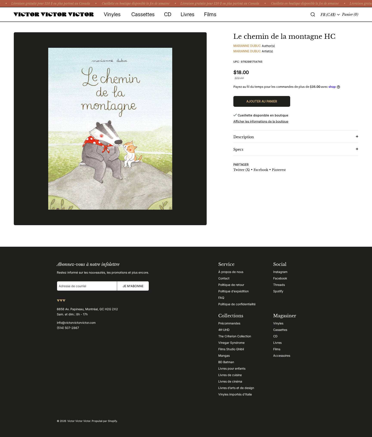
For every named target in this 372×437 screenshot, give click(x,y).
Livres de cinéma (230, 381)
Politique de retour (231, 285)
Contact (223, 278)
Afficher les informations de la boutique (260, 121)
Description (243, 137)
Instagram (280, 272)
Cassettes (280, 330)
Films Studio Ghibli (231, 349)
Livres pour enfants (231, 368)
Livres (277, 342)
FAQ (221, 297)
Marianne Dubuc (247, 46)
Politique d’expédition (233, 291)
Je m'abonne (133, 286)
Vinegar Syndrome (231, 342)
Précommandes (229, 323)
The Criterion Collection (234, 336)
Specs (238, 149)
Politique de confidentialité (237, 304)
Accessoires (281, 355)
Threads (279, 285)
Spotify (278, 291)
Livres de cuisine (230, 375)
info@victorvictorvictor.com (76, 322)
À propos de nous (230, 272)
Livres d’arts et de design (236, 388)
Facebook (280, 278)
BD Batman (226, 362)
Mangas (224, 355)
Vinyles (278, 323)
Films (276, 349)
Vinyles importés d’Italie (235, 394)
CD (275, 336)
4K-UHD (223, 330)
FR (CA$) (328, 14)
